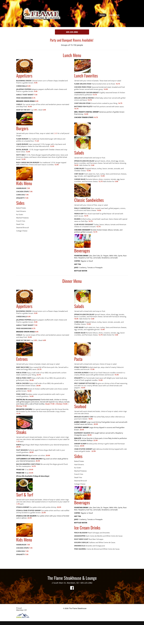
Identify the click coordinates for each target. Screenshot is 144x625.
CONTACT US (114, 15)
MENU (102, 15)
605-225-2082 (72, 32)
